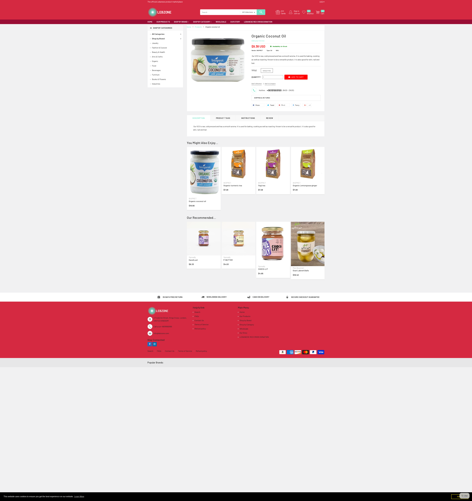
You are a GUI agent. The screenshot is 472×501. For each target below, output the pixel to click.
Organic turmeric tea (232, 185)
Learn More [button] (79, 496)
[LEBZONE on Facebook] (150, 344)
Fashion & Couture (159, 47)
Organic (155, 61)
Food (154, 65)
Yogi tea (261, 185)
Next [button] (322, 173)
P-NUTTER (228, 260)
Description (198, 118)
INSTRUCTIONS (248, 118)
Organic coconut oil (197, 201)
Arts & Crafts (157, 56)
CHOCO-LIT (263, 269)
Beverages (156, 70)
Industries (156, 84)
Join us (297, 13)
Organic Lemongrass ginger (305, 185)
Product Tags (223, 118)
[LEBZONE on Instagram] (154, 344)
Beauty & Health (158, 52)
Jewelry (155, 43)
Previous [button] (189, 173)
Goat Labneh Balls (301, 270)
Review (269, 118)
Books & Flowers (159, 79)
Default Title (267, 71)
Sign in (296, 11)
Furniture (155, 74)
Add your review (258, 40)
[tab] (286, 98)
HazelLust (193, 260)
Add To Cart (297, 77)
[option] (203, 179)
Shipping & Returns (262, 98)
